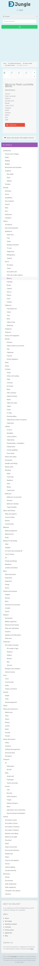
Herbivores (8, 214)
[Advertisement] (19, 46)
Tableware (10, 352)
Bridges (7, 164)
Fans (8, 238)
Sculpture (8, 171)
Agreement (8, 933)
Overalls (7, 608)
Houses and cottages (12, 154)
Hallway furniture (12, 396)
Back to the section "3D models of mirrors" (20, 138)
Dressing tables (12, 416)
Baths (8, 473)
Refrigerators (11, 255)
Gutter (7, 843)
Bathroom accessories (14, 497)
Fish (6, 211)
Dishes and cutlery (11, 457)
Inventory (8, 746)
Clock (8, 298)
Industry (5, 692)
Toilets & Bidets (12, 507)
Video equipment (10, 887)
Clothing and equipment (12, 749)
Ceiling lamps (11, 446)
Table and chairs (12, 403)
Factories (8, 927)
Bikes (8, 806)
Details (7, 695)
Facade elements (10, 870)
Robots (7, 521)
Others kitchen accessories (15, 346)
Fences (7, 864)
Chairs (9, 409)
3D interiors (8, 224)
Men (8, 662)
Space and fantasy (9, 510)
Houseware (8, 460)
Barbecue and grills (11, 837)
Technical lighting (12, 450)
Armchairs (10, 386)
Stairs (7, 362)
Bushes (7, 722)
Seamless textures (11, 924)
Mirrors (9, 278)
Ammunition (9, 618)
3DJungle (14, 956)
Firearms (8, 632)
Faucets (9, 356)
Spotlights (10, 433)
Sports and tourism (9, 739)
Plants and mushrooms (10, 709)
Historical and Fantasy (12, 625)
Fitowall (7, 732)
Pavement (8, 840)
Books (9, 285)
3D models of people (11, 645)
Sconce (9, 430)
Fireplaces (8, 329)
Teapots (9, 258)
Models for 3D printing (10, 541)
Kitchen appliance (12, 359)
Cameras (8, 894)
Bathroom (8, 494)
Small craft (10, 776)
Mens (6, 601)
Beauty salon (9, 467)
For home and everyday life (13, 551)
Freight (9, 800)
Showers (9, 500)
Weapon (6, 615)
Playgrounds (9, 854)
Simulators (8, 756)
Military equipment (11, 621)
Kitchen (7, 339)
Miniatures (8, 564)
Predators (8, 218)
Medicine (6, 527)
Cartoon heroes (10, 672)
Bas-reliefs (10, 174)
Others (9, 241)
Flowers (7, 736)
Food (5, 675)
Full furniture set (12, 309)
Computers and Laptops (12, 891)
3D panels (10, 265)
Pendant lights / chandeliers (15, 443)
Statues (9, 181)
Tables (9, 406)
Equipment (8, 581)
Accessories (9, 880)
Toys (8, 315)
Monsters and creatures (12, 669)
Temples (7, 184)
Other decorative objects (15, 275)
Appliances (8, 231)
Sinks (8, 484)
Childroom (8, 305)
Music (5, 571)
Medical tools (9, 534)
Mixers (9, 487)
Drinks (7, 685)
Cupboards (10, 423)
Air (6, 763)
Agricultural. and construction (16, 810)
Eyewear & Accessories (12, 605)
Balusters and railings (11, 833)
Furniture (7, 369)
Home (7, 194)
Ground (7, 786)
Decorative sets (12, 272)
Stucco (9, 292)
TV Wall (9, 413)
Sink (8, 349)
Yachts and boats (12, 783)
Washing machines (13, 245)
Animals (5, 187)
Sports (7, 611)
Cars (8, 790)
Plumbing (8, 470)
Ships (6, 773)
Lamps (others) (12, 436)
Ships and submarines (12, 628)
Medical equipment (11, 531)
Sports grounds (10, 753)
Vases (9, 268)
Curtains (9, 302)
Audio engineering (10, 884)
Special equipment (11, 702)
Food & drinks (9, 682)
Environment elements (12, 850)
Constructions (9, 524)
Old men (9, 665)
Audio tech (10, 235)
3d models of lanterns (12, 830)
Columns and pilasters (12, 860)
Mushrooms (9, 712)
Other (8, 379)
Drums (7, 588)
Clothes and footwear (10, 591)
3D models (8, 921)
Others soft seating (13, 376)
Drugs (7, 537)
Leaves (7, 726)
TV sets (9, 248)
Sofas (9, 372)
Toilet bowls (10, 490)
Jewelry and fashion (11, 568)
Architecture (7, 150)
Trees (7, 716)
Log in (20, 10)
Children (7, 595)
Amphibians (8, 198)
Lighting (7, 426)
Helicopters (10, 766)
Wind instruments (10, 574)
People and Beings (11, 561)
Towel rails (10, 477)
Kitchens (9, 342)
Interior (5, 221)
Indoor (7, 719)
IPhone (7, 877)
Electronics (6, 874)
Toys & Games (9, 554)
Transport (6, 759)
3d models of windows (12, 827)
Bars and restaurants (11, 228)
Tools (7, 699)
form (32, 949)
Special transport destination (16, 813)
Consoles (10, 383)
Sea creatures (9, 201)
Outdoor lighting (10, 867)
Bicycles (9, 793)
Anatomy (10, 652)
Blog (6, 936)
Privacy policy (9, 930)
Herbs (7, 729)
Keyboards (8, 578)
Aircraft (9, 769)
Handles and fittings (11, 463)
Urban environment (11, 847)
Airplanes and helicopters (13, 635)
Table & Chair (11, 322)
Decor (7, 261)
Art (6, 558)
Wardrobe (10, 325)
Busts (8, 177)
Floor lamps (10, 453)
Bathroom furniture (13, 504)
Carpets (9, 288)
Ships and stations (11, 514)
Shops (7, 366)
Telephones (10, 251)
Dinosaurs (8, 191)
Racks (9, 399)
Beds (8, 319)
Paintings (10, 282)
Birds (6, 208)
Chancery (8, 332)
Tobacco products (11, 689)
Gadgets (7, 547)
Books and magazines (12, 335)
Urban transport (12, 796)
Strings (7, 584)
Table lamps (11, 440)
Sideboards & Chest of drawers (17, 420)
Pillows (9, 295)
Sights (7, 157)
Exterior (5, 817)
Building (7, 161)
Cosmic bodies (10, 517)
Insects (7, 204)
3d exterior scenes (11, 820)
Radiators (10, 480)
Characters (6, 642)
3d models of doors (11, 823)
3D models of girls (12, 648)
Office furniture (11, 393)
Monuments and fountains (13, 167)
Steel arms (8, 638)
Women (7, 598)
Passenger (10, 780)
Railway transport (12, 803)
